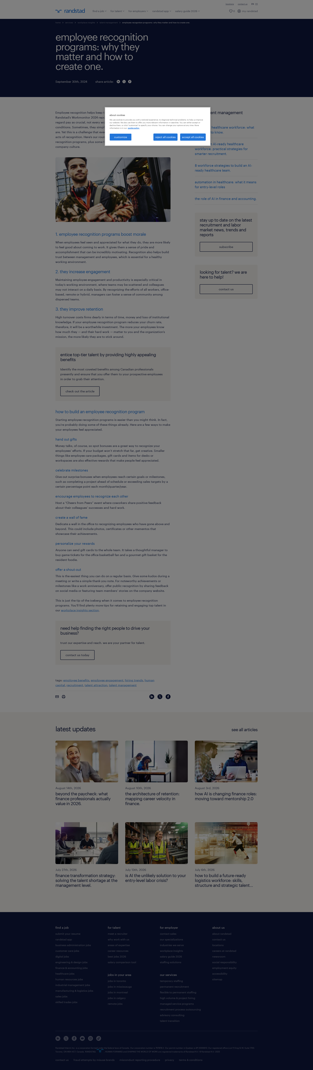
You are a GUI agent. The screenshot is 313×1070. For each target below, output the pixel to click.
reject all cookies (165, 137)
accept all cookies (193, 137)
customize (120, 137)
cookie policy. (134, 128)
